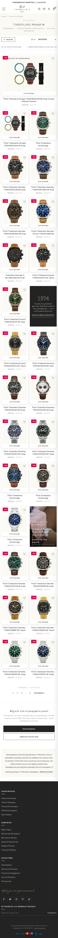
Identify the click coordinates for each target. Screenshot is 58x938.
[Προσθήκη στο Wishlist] (53, 58)
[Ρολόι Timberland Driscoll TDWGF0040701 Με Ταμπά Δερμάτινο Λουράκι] (43, 255)
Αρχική (3, 16)
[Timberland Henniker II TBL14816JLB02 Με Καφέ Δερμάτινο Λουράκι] (15, 255)
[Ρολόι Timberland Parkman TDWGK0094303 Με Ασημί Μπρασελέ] (15, 431)
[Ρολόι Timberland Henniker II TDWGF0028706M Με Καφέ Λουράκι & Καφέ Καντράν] (15, 211)
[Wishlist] (44, 8)
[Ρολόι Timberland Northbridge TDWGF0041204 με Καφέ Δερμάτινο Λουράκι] (15, 475)
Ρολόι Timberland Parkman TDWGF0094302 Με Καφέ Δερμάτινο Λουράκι (43, 410)
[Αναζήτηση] (39, 8)
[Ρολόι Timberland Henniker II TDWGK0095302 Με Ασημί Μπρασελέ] (15, 652)
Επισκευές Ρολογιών (9, 869)
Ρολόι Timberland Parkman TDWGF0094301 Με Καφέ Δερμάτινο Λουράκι (15, 410)
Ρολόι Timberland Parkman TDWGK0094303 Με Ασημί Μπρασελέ (15, 454)
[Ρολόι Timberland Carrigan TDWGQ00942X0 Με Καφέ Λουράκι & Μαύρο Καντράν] (29, 73)
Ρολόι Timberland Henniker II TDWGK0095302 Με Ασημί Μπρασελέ (15, 674)
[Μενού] (3, 9)
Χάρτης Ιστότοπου (39, 928)
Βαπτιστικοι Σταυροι (9, 838)
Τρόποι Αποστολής (8, 798)
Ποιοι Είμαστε (6, 865)
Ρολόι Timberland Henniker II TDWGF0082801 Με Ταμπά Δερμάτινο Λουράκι (15, 630)
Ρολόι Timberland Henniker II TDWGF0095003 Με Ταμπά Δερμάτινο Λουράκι (43, 630)
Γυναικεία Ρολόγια (8, 850)
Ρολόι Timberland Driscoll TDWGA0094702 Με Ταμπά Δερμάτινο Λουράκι (15, 366)
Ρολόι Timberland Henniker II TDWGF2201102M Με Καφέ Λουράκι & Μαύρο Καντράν (15, 189)
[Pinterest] (22, 899)
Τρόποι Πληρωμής (8, 802)
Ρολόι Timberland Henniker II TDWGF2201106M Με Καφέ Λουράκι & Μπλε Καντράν (43, 189)
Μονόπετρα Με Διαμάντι (10, 834)
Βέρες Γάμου (6, 829)
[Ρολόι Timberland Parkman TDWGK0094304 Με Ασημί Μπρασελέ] (43, 431)
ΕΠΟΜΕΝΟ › (40, 693)
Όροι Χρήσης (6, 814)
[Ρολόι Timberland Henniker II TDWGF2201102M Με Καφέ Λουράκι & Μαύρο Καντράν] (15, 167)
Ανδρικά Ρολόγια (8, 846)
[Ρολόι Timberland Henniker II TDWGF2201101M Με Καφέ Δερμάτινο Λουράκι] (15, 564)
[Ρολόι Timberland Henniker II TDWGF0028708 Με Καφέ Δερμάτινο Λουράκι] (43, 564)
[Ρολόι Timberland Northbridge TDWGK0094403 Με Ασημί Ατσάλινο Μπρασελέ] (15, 519)
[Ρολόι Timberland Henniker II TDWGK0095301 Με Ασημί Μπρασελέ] (43, 652)
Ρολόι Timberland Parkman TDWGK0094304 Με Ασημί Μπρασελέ (43, 454)
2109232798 (41, 2)
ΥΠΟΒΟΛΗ (52, 913)
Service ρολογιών (29, 737)
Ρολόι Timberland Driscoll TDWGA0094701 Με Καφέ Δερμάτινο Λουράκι (14, 322)
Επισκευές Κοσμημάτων (10, 873)
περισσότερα (46, 772)
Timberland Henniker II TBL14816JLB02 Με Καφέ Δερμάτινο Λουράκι (15, 278)
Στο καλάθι (29, 93)
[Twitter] (10, 899)
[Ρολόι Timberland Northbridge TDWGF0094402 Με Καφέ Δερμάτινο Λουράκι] (43, 475)
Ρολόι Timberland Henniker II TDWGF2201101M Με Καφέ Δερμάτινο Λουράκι (15, 586)
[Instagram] (16, 899)
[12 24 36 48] (33, 39)
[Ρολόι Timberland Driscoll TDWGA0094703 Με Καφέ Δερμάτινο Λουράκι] (43, 343)
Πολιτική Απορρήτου (9, 810)
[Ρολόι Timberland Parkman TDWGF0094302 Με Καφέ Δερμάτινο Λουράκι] (43, 387)
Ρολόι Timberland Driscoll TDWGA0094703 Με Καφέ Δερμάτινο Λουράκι (43, 366)
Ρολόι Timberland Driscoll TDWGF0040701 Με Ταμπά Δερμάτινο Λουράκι (43, 278)
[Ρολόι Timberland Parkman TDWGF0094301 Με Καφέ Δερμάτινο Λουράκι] (15, 387)
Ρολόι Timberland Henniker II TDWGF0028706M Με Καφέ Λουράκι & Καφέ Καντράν (15, 233)
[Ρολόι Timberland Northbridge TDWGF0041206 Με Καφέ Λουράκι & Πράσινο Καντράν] (43, 123)
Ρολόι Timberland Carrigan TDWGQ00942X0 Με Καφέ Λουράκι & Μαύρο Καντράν (29, 100)
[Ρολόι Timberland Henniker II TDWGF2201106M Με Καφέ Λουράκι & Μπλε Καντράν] (43, 167)
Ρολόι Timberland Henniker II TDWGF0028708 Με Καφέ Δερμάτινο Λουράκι (43, 586)
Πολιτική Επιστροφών (9, 806)
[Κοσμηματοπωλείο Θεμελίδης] (22, 9)
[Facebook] (3, 899)
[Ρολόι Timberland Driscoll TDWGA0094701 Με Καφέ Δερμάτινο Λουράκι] (15, 299)
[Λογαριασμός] (48, 8)
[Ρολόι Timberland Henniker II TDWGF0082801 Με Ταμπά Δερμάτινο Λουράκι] (15, 608)
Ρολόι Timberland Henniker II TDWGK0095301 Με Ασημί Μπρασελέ (43, 674)
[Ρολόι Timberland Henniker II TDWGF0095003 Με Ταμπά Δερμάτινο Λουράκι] (43, 608)
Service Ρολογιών (8, 877)
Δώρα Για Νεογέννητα (9, 842)
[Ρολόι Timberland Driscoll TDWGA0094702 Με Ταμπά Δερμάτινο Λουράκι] (15, 343)
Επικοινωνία (29, 729)
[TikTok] (29, 899)
